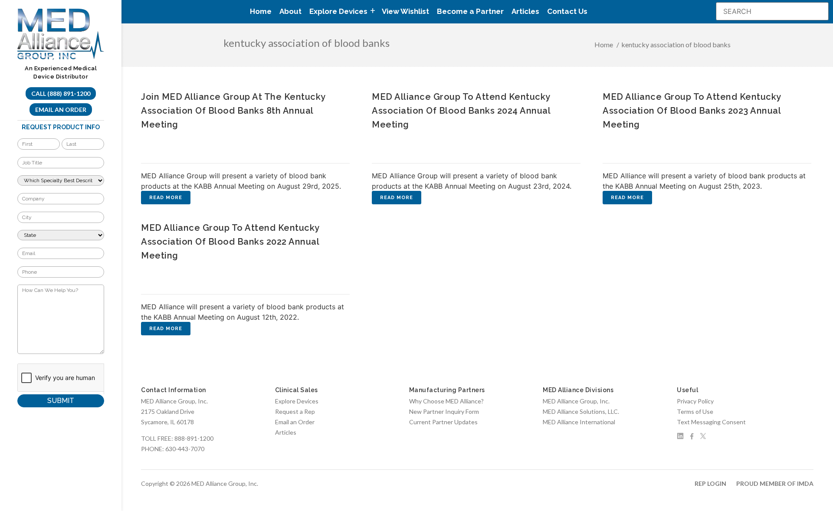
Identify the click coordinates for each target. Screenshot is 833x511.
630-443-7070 (184, 448)
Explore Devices (296, 401)
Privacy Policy (695, 401)
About (290, 11)
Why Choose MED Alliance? (446, 401)
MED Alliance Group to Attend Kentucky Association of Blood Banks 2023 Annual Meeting (692, 111)
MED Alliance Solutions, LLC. (581, 411)
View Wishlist (405, 11)
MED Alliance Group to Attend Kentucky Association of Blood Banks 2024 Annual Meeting (461, 111)
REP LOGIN (710, 483)
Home (261, 11)
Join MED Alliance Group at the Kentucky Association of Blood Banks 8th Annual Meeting (233, 111)
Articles (525, 11)
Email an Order (60, 109)
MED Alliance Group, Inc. (576, 401)
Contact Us (567, 11)
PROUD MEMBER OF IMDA (774, 483)
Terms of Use (695, 411)
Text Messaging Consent (711, 422)
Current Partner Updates (443, 422)
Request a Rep (295, 411)
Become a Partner (470, 11)
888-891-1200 (193, 438)
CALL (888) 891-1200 (60, 93)
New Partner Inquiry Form (444, 411)
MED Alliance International (579, 422)
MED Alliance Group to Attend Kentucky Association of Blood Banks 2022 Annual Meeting (230, 242)
